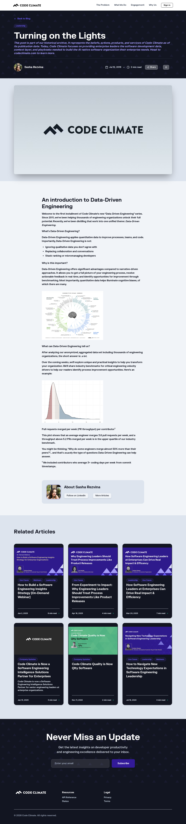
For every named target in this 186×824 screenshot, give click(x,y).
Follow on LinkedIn (76, 495)
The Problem (103, 5)
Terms (107, 801)
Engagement (137, 5)
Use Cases (24, 580)
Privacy (107, 797)
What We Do (120, 5)
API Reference (69, 797)
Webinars (37, 580)
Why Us (153, 5)
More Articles (102, 495)
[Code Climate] (27, 5)
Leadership (20, 26)
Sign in (167, 5)
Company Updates (28, 659)
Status (65, 801)
